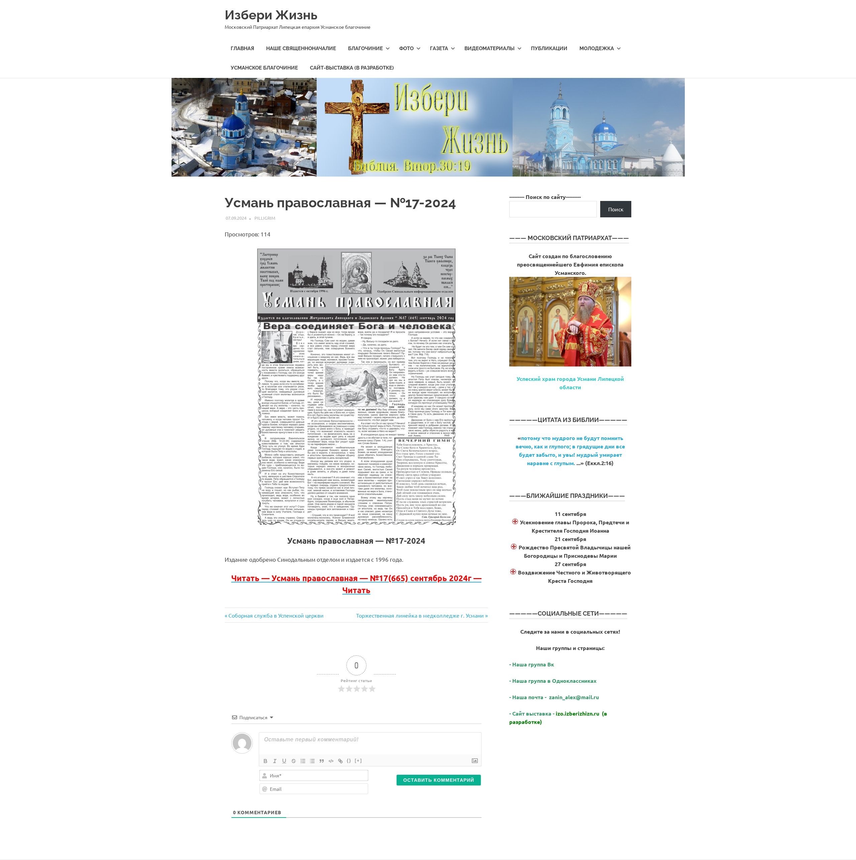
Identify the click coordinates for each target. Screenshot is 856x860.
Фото (406, 48)
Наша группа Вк (533, 664)
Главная (242, 48)
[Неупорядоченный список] (312, 761)
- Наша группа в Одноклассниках (553, 680)
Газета (439, 48)
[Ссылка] (340, 761)
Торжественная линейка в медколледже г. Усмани (420, 615)
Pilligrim (264, 218)
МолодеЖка (596, 48)
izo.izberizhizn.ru (577, 713)
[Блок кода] (331, 761)
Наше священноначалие (301, 48)
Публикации (549, 48)
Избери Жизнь (271, 14)
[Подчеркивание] (284, 761)
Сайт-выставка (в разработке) (352, 68)
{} (349, 760)
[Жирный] (265, 761)
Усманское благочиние (264, 68)
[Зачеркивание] (293, 761)
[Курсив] (275, 761)
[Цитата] (321, 761)
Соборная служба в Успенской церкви (276, 615)
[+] (358, 760)
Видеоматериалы (489, 48)
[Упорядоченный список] (303, 761)
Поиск (616, 209)
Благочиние (365, 48)
